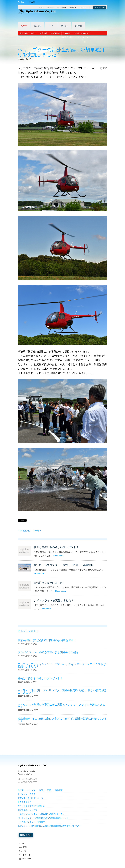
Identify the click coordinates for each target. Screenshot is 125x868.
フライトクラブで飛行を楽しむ (31, 806)
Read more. (58, 555)
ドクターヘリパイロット (29, 37)
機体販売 (64, 26)
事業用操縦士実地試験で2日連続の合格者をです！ (47, 640)
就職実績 (43, 33)
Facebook (26, 859)
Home (41, 7)
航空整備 (37, 26)
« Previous (24, 530)
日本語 (32, 2)
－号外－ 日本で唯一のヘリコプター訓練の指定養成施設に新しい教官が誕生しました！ (62, 691)
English (21, 2)
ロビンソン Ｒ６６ (26, 794)
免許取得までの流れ (28, 33)
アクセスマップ (81, 37)
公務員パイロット (81, 33)
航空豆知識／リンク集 (27, 810)
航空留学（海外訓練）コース (30, 798)
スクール (24, 26)
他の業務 (78, 26)
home (21, 843)
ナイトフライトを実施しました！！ (55, 600)
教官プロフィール (50, 37)
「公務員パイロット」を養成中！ (32, 822)
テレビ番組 (61, 7)
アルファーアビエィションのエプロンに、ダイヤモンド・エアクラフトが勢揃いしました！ (62, 665)
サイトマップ (85, 7)
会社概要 (50, 7)
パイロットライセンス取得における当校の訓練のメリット (43, 818)
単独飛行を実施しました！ (49, 582)
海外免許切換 (66, 37)
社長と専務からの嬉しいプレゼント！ (56, 547)
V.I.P (51, 26)
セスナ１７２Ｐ (24, 802)
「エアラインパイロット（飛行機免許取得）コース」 (41, 814)
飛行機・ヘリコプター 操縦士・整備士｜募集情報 (63, 565)
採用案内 (72, 7)
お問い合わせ (99, 7)
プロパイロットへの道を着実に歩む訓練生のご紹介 (48, 652)
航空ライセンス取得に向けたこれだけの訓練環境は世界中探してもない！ (50, 826)
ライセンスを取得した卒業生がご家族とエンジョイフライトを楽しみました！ (61, 705)
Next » (37, 530)
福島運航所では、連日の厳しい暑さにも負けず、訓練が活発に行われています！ (62, 719)
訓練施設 (66, 33)
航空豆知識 (55, 33)
